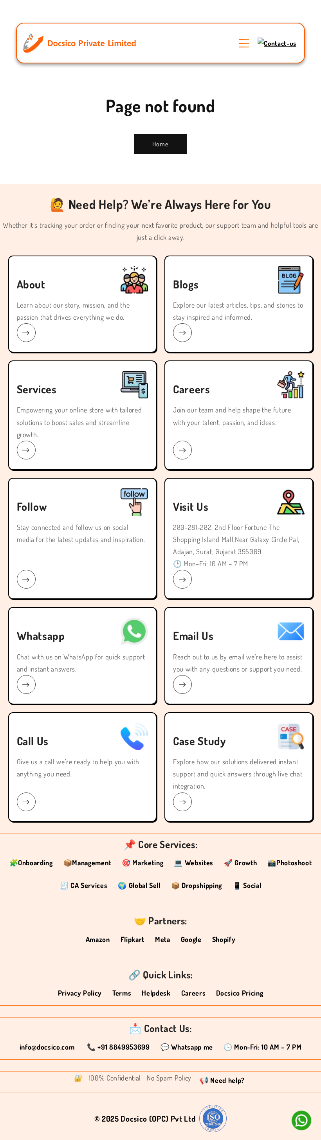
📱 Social (247, 885)
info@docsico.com (48, 1047)
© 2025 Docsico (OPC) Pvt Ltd (144, 1118)
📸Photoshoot (289, 862)
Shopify (224, 939)
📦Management (87, 862)
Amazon (98, 939)
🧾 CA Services (84, 885)
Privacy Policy (80, 993)
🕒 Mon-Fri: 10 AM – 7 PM (262, 1047)
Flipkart (132, 939)
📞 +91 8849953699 (118, 1047)
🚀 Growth (240, 862)
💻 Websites (193, 862)
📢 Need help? (222, 1080)
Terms (121, 993)
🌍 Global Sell (139, 885)
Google (191, 939)
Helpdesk (156, 993)
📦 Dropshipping (196, 885)
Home (160, 144)
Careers (193, 993)
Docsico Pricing (239, 993)
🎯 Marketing (142, 862)
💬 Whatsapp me (186, 1047)
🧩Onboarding (31, 862)
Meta (162, 939)
